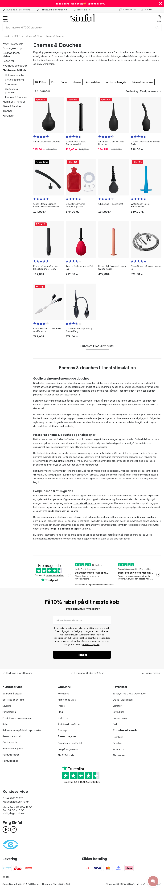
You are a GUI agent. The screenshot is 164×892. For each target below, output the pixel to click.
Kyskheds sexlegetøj (15, 65)
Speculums (11, 84)
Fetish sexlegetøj (13, 43)
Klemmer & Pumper (14, 101)
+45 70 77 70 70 (151, 9)
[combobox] (79, 27)
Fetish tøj (8, 61)
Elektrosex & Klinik (14, 70)
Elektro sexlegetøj (14, 74)
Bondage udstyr (12, 48)
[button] (160, 3)
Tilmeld (82, 654)
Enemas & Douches (16, 96)
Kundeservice (129, 9)
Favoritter (8, 115)
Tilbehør (7, 111)
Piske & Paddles (12, 106)
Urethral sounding (14, 79)
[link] (6, 35)
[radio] (34, 136)
